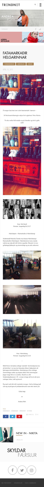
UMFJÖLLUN (21, 64)
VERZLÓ (30, 64)
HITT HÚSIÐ (29, 410)
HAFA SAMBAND (30, 483)
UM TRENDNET (6, 483)
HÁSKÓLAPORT (23, 410)
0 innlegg (31, 414)
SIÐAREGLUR (18, 483)
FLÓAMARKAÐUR (9, 64)
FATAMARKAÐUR (6, 410)
